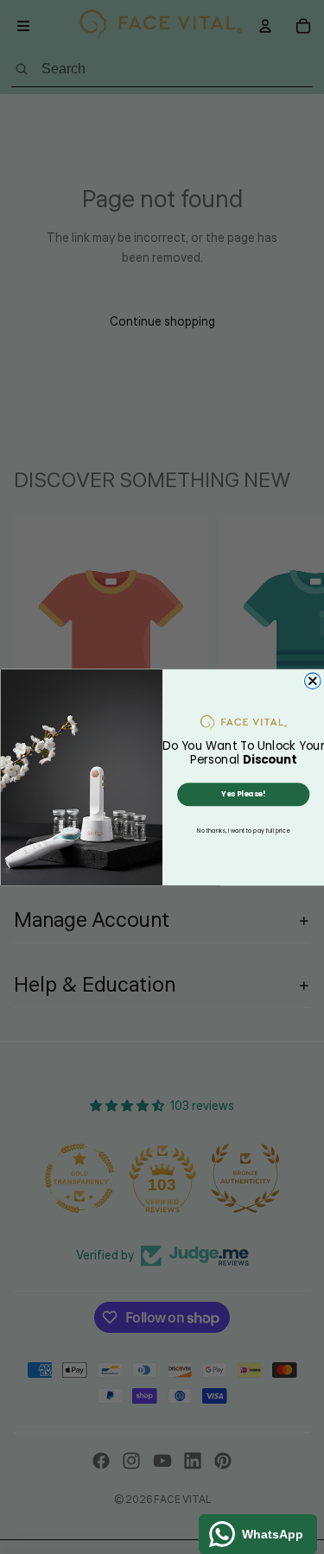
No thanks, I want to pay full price (243, 830)
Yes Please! (243, 794)
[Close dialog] (312, 681)
